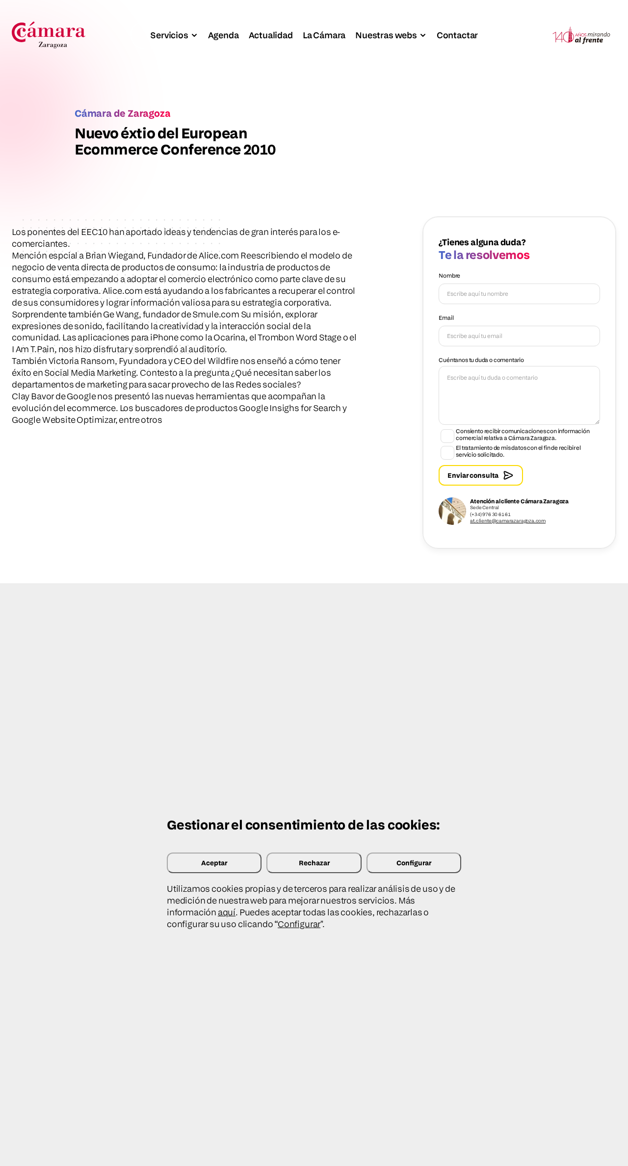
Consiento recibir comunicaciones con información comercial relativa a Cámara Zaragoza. (522, 434)
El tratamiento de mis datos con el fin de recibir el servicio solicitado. (518, 451)
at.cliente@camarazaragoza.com (508, 520)
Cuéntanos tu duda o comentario (481, 359)
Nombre (449, 275)
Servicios (169, 35)
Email (446, 317)
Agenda (223, 35)
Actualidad (271, 35)
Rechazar (314, 862)
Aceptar (214, 862)
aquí (227, 912)
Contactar (457, 35)
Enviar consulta (472, 475)
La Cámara (324, 35)
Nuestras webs (386, 35)
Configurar (413, 862)
